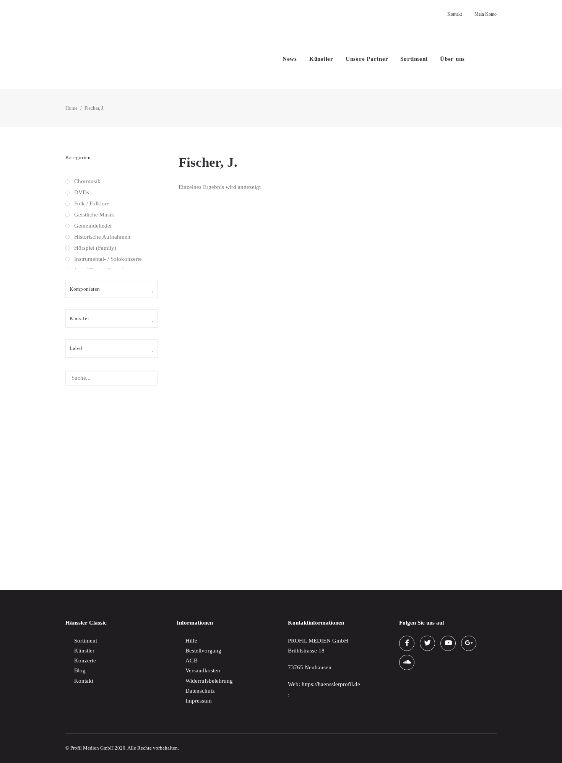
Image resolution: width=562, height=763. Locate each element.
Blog (80, 670)
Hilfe (191, 641)
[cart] (491, 59)
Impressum (198, 701)
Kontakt (454, 14)
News (290, 59)
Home (71, 108)
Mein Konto (485, 14)
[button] (478, 59)
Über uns (452, 59)
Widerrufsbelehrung (209, 681)
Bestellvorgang (203, 650)
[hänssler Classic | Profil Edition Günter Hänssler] (129, 59)
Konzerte (85, 660)
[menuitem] (452, 14)
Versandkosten (202, 670)
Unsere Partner (367, 59)
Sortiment (414, 59)
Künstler (321, 59)
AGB (191, 660)
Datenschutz (200, 691)
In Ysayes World (198, 548)
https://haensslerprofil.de (331, 684)
